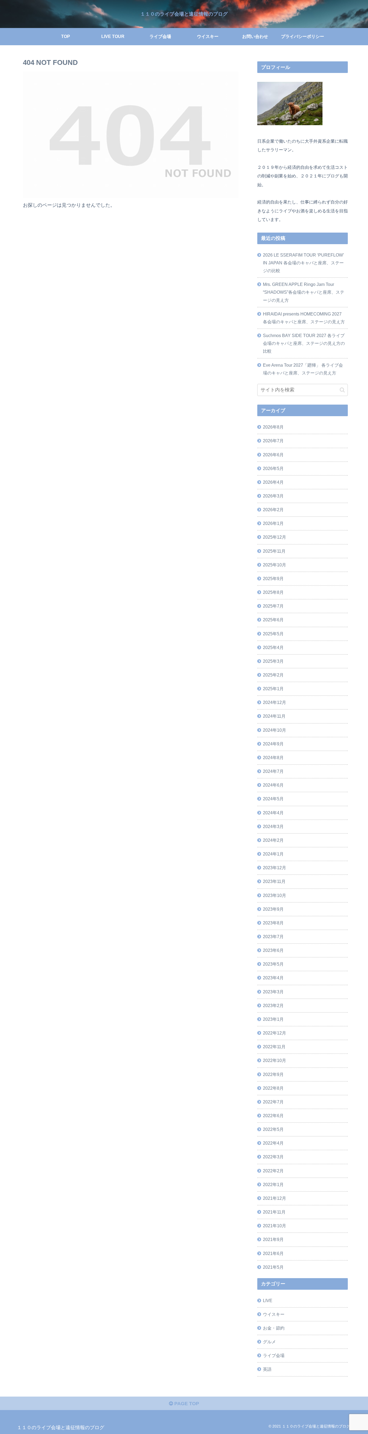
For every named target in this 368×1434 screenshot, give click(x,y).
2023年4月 (273, 977)
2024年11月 (274, 716)
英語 (267, 1369)
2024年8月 (273, 757)
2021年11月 (274, 1211)
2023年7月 (273, 936)
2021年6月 (273, 1253)
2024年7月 (273, 771)
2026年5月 (273, 468)
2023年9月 (273, 909)
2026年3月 (273, 495)
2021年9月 (273, 1239)
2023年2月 (273, 1005)
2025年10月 (274, 564)
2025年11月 (274, 551)
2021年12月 (274, 1198)
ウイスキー (273, 1314)
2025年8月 (273, 592)
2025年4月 (273, 647)
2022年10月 (274, 1060)
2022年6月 (273, 1115)
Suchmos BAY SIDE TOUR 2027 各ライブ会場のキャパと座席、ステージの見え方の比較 (304, 343)
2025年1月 (273, 688)
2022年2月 (273, 1170)
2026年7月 (273, 440)
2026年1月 (273, 523)
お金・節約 (273, 1328)
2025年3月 (273, 661)
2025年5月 (273, 633)
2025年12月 (274, 537)
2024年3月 (273, 826)
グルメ (269, 1341)
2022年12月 (274, 1032)
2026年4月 (273, 482)
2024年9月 (273, 743)
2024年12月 (274, 702)
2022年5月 (273, 1129)
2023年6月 (273, 950)
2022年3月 (273, 1156)
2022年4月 (273, 1143)
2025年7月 (273, 606)
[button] (342, 390)
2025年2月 (273, 674)
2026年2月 (273, 509)
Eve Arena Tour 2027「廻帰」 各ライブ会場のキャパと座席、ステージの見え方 (303, 369)
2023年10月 (274, 895)
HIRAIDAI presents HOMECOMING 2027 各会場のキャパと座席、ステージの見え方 (304, 317)
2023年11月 (274, 881)
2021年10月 (274, 1225)
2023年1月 (273, 1019)
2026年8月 (273, 427)
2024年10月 (274, 730)
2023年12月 (274, 867)
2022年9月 (273, 1074)
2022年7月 (273, 1101)
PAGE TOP (186, 1403)
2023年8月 (273, 922)
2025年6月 (273, 619)
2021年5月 (273, 1267)
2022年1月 (273, 1184)
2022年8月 (273, 1088)
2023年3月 (273, 991)
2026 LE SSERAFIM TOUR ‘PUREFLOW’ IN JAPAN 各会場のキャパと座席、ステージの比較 (303, 263)
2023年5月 (273, 964)
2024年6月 (273, 785)
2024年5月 (273, 798)
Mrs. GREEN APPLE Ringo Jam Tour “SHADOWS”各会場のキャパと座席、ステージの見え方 (303, 292)
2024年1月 (273, 853)
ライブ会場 (273, 1355)
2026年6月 (273, 454)
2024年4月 (273, 812)
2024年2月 (273, 840)
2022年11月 (274, 1046)
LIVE (267, 1300)
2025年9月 (273, 578)
